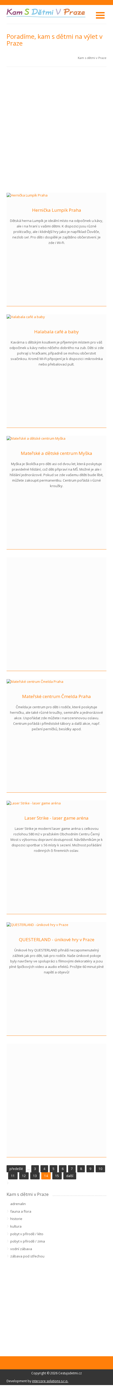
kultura (16, 1226)
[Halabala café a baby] (26, 316)
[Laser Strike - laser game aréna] (34, 802)
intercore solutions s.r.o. (50, 1381)
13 (35, 1176)
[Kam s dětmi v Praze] (46, 12)
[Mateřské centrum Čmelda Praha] (35, 681)
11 (13, 1176)
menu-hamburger (100, 15)
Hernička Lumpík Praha (56, 210)
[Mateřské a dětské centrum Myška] (36, 438)
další (69, 1176)
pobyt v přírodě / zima (27, 1241)
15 (57, 1176)
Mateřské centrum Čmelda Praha (56, 696)
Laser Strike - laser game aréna (56, 818)
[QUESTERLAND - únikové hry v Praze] (37, 924)
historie (16, 1218)
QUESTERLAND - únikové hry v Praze (56, 939)
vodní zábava (21, 1248)
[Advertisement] (56, 129)
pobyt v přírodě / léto (26, 1234)
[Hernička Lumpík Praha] (27, 195)
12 (24, 1176)
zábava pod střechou (27, 1256)
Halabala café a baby (56, 332)
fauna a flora (20, 1211)
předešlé (16, 1169)
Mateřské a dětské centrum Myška (56, 453)
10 (100, 1169)
